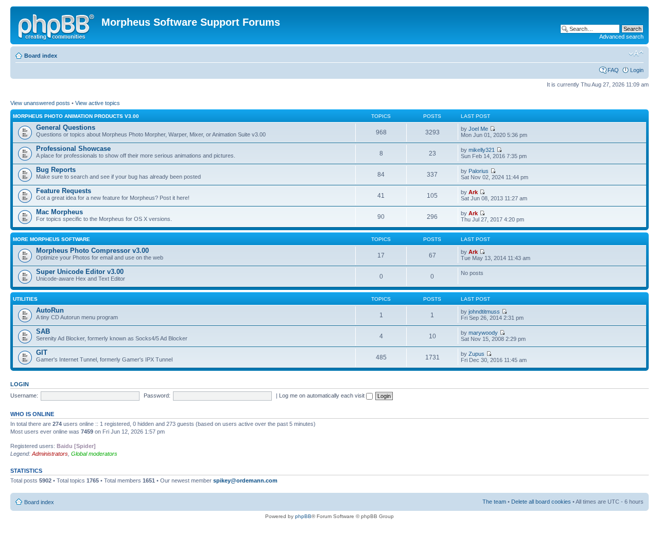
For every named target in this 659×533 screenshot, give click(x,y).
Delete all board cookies (541, 501)
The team (494, 501)
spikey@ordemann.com (245, 480)
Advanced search (621, 36)
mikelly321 (482, 150)
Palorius (479, 171)
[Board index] (57, 25)
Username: (24, 395)
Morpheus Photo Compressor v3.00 (92, 250)
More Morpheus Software (51, 239)
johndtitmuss (484, 311)
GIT (41, 352)
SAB (43, 331)
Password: (157, 395)
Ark (473, 192)
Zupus (476, 354)
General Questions (65, 127)
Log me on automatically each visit (322, 395)
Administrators (50, 454)
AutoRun (50, 310)
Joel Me (478, 129)
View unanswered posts (40, 103)
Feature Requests (63, 191)
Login (637, 70)
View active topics (97, 103)
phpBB (303, 516)
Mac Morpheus (59, 212)
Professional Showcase (73, 148)
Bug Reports (56, 170)
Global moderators (94, 454)
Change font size (636, 53)
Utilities (25, 299)
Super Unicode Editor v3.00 (80, 272)
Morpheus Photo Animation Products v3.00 (76, 116)
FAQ (613, 70)
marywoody (483, 333)
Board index (40, 56)
